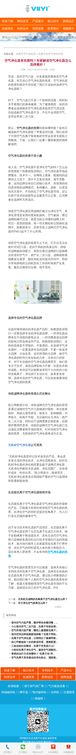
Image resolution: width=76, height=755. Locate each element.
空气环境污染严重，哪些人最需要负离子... (34, 630)
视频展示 (68, 28)
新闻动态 (68, 21)
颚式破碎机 (39, 692)
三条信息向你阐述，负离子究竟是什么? (32, 645)
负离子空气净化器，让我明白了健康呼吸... (34, 638)
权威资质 (7, 28)
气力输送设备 (56, 686)
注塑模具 (69, 692)
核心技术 (53, 21)
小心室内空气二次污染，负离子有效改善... (34, 626)
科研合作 (22, 28)
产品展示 (38, 21)
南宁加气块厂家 (34, 686)
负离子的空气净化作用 (50, 53)
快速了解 (7, 21)
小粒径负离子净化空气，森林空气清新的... (34, 649)
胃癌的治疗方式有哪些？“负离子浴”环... (33, 653)
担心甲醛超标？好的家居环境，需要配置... (34, 642)
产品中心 (66, 670)
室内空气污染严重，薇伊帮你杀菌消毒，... (34, 622)
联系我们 (53, 28)
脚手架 (24, 692)
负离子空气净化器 (26, 53)
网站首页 (22, 21)
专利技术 (47, 670)
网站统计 (48, 742)
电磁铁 (39, 698)
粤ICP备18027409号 (33, 742)
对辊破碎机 (8, 692)
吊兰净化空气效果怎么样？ (33, 603)
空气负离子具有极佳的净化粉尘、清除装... (34, 657)
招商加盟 (38, 28)
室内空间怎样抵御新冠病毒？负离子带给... (34, 634)
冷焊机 (55, 692)
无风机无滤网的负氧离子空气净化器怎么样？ (43, 599)
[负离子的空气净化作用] (38, 37)
